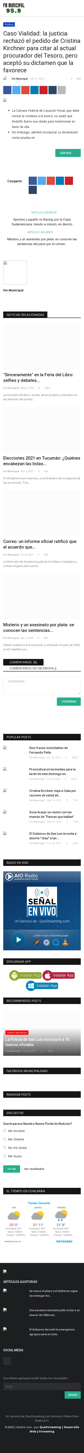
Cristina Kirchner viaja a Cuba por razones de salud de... (52, 793)
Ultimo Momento (17, 1032)
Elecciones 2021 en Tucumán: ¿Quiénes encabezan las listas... (41, 460)
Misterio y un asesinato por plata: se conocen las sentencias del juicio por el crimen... (42, 241)
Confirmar (69, 701)
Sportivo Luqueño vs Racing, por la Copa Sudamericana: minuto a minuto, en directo (42, 222)
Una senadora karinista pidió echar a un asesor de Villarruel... (54, 1313)
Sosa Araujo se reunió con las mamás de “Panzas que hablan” (51, 814)
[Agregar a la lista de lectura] (62, 90)
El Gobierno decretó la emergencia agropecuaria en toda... (52, 1332)
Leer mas (67, 153)
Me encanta (16, 1131)
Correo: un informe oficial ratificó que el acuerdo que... (39, 544)
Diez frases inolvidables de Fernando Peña (48, 750)
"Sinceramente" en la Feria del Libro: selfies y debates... (38, 377)
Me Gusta (15, 1156)
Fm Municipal (20, 79)
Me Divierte (16, 1139)
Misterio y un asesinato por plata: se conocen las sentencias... (38, 627)
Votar (12, 1168)
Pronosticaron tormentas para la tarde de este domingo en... (52, 772)
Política (9, 24)
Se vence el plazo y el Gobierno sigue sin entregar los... (53, 1293)
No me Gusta (17, 1148)
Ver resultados (34, 1168)
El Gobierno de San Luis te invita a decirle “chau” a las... (52, 836)
